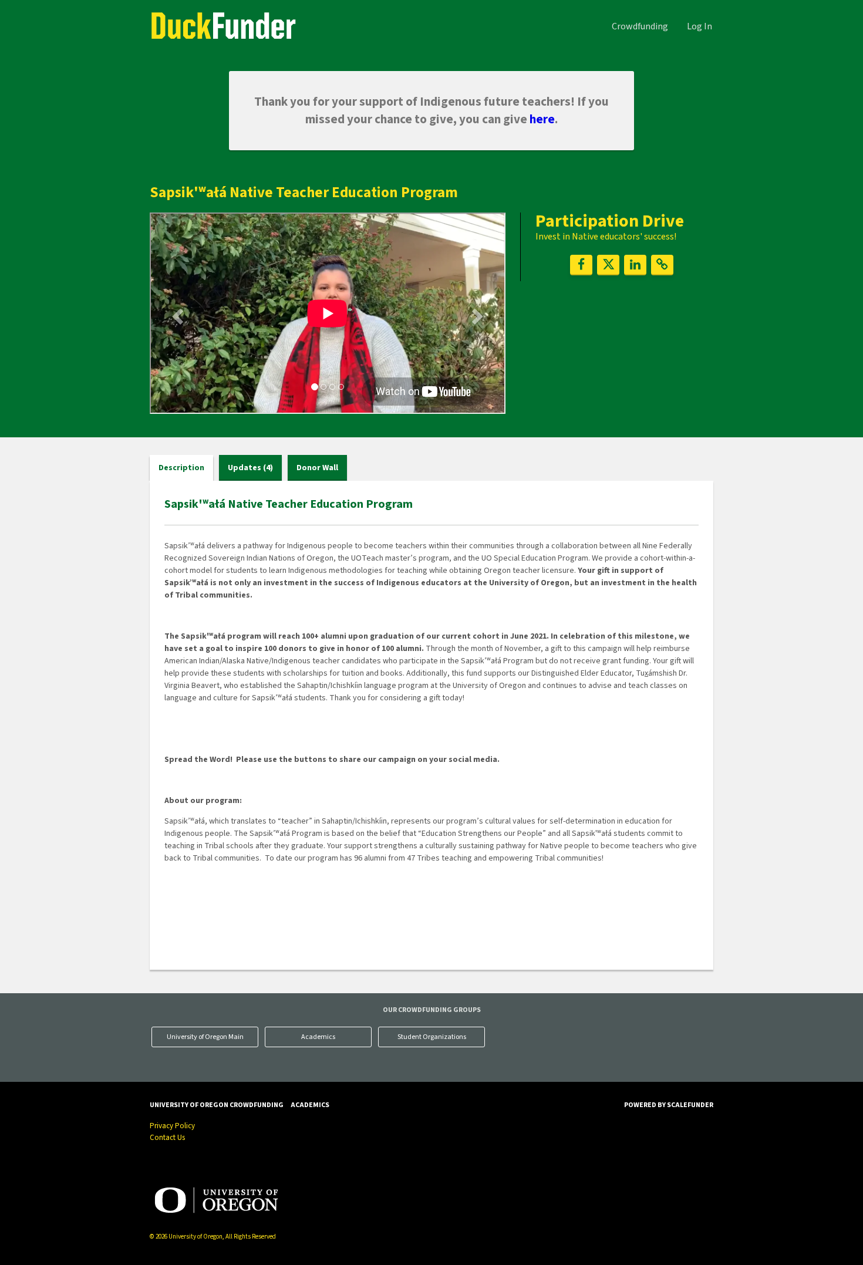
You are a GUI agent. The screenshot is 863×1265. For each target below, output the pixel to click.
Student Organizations (431, 1037)
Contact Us (167, 1137)
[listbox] (327, 314)
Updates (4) (250, 468)
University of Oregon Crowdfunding (217, 1105)
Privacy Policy (172, 1126)
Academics (318, 1037)
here (542, 119)
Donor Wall (317, 468)
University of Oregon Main (205, 1037)
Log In (699, 26)
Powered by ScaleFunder (668, 1105)
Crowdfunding (640, 26)
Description (181, 468)
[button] (176, 312)
